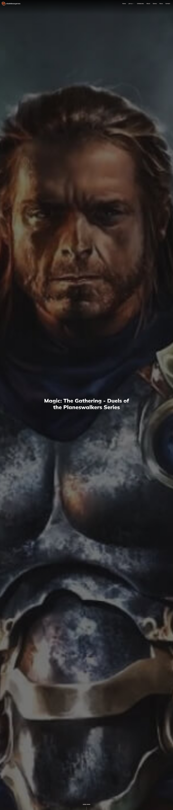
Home (124, 3)
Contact (167, 3)
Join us (131, 3)
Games (155, 3)
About (148, 3)
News (161, 3)
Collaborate (140, 3)
